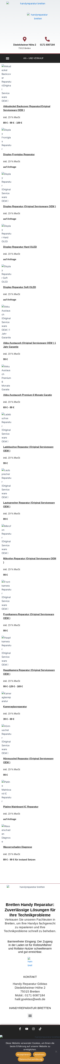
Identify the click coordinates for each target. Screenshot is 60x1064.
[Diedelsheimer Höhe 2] (24, 39)
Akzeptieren (23, 1054)
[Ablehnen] (56, 1051)
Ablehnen (39, 1054)
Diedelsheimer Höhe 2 (24, 44)
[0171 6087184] (47, 39)
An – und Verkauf (33, 58)
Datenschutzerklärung (30, 1059)
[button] (7, 58)
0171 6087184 (47, 44)
